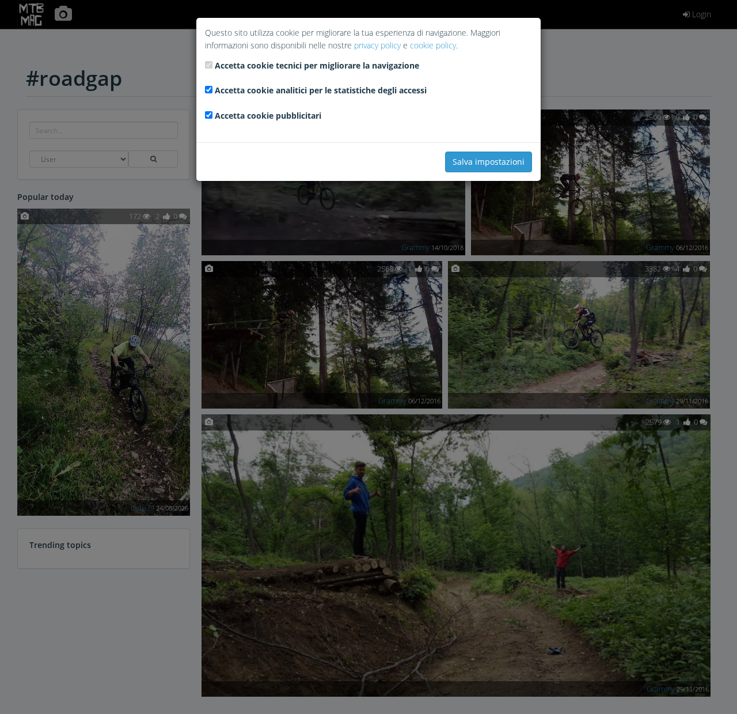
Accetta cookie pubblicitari (268, 115)
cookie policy (433, 45)
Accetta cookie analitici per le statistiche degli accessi (321, 90)
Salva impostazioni (489, 161)
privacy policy (377, 45)
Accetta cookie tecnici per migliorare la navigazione (317, 65)
